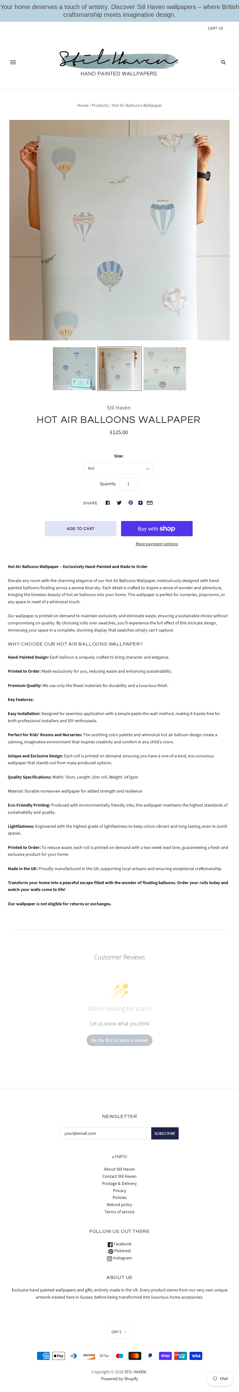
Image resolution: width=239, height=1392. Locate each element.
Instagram (122, 1258)
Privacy (119, 1191)
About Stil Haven (119, 1169)
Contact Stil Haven (119, 1176)
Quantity (108, 484)
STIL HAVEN (135, 1372)
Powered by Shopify (119, 1379)
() (215, 28)
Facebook (122, 1244)
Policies (120, 1198)
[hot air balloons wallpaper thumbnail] (74, 369)
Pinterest (122, 1251)
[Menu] (13, 62)
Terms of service (119, 1212)
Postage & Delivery (119, 1184)
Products (100, 105)
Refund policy (119, 1205)
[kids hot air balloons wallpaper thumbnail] (119, 369)
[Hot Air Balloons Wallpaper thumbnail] (165, 369)
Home (82, 105)
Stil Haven (119, 408)
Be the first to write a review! (119, 1040)
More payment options (157, 544)
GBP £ (116, 1332)
